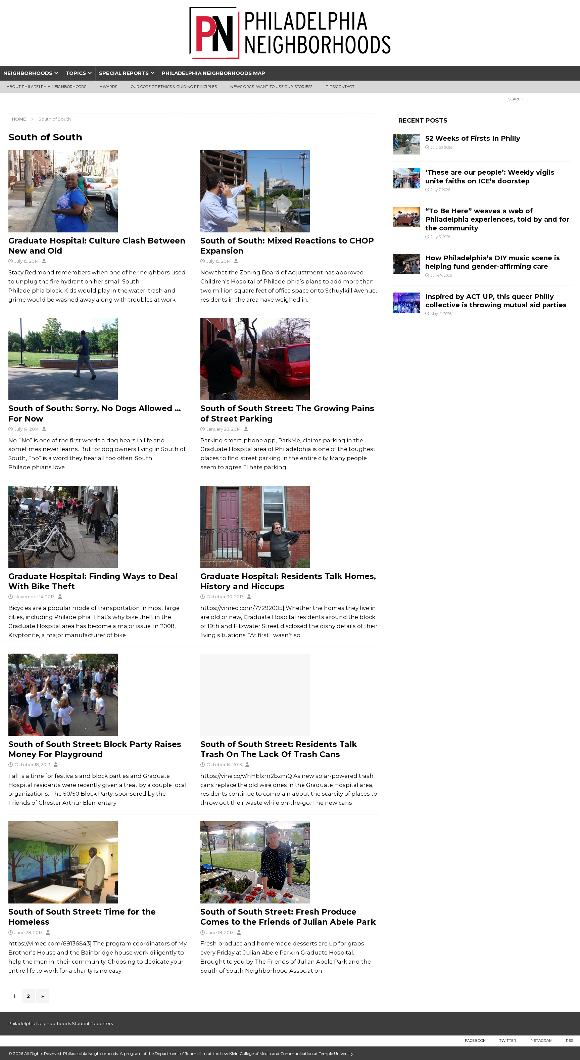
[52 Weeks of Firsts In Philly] (406, 144)
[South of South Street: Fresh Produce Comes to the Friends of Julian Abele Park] (289, 862)
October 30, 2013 (225, 596)
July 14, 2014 (26, 429)
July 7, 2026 (440, 189)
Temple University (336, 1053)
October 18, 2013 (32, 764)
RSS (569, 1040)
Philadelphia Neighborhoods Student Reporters (60, 1023)
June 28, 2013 (28, 932)
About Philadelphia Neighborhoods (46, 86)
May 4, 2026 (441, 313)
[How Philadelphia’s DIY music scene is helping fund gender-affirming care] (406, 264)
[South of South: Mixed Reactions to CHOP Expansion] (289, 191)
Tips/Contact (340, 86)
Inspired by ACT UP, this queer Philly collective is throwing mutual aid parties (497, 301)
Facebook (475, 1040)
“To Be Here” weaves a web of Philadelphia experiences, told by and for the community (497, 219)
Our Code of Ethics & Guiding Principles (174, 86)
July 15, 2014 (26, 261)
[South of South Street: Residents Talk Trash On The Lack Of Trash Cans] (289, 695)
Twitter (507, 1040)
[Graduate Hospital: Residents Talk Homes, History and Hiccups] (289, 527)
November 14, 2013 (34, 596)
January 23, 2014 (223, 429)
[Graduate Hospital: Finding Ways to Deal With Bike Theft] (97, 527)
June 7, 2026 (441, 275)
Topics (75, 73)
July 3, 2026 (440, 236)
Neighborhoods (27, 73)
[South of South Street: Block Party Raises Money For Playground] (97, 695)
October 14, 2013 (224, 764)
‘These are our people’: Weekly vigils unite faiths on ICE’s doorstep (489, 176)
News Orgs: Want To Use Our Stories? (271, 86)
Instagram (541, 1040)
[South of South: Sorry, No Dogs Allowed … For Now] (97, 359)
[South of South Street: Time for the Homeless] (97, 862)
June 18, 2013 (220, 932)
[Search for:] (538, 99)
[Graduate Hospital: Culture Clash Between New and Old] (97, 191)
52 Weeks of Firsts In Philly (472, 138)
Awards (108, 86)
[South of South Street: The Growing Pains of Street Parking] (289, 359)
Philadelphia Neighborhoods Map (213, 73)
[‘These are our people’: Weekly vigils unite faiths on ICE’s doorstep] (406, 178)
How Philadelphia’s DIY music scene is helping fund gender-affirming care (492, 262)
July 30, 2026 (441, 147)
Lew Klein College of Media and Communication (266, 1053)
